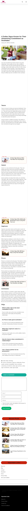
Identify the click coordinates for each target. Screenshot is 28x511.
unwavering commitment (6, 365)
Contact (2, 470)
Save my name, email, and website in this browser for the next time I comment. (14, 404)
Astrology (11, 360)
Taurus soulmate (18, 364)
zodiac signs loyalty (14, 367)
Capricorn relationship (17, 362)
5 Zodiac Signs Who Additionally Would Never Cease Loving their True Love (17, 220)
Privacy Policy (4, 475)
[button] (22, 2)
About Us (3, 466)
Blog (2, 468)
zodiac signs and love (17, 365)
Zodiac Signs (5, 360)
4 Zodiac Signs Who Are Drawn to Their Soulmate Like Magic (18, 440)
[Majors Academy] (3, 2)
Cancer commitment (7, 362)
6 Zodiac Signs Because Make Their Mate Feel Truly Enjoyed (17, 423)
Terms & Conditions (5, 505)
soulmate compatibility (9, 364)
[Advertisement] (14, 20)
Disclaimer (3, 471)
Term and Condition (5, 477)
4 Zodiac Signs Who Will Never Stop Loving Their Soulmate (17, 435)
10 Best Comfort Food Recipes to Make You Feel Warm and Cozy (18, 446)
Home (2, 473)
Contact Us (3, 503)
